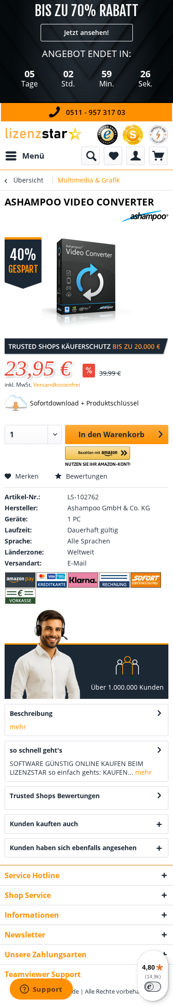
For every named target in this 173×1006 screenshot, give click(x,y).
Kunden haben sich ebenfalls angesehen (73, 847)
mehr (18, 726)
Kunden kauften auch (44, 823)
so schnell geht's (36, 750)
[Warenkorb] (158, 156)
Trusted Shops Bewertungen (55, 795)
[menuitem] (24, 156)
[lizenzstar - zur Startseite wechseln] (43, 134)
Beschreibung (31, 713)
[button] (97, 456)
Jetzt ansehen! (86, 32)
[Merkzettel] (113, 156)
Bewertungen (85, 476)
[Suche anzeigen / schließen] (90, 156)
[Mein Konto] (135, 156)
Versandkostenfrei (56, 385)
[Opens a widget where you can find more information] (41, 989)
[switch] (152, 987)
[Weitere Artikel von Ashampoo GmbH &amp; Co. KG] (145, 219)
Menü (33, 155)
